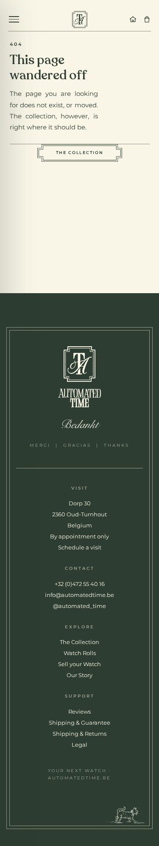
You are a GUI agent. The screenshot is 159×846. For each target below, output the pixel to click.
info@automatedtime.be (79, 594)
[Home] (133, 19)
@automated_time (79, 605)
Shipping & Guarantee (79, 722)
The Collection (79, 152)
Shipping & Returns (79, 733)
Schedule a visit (79, 547)
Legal (79, 744)
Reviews (79, 711)
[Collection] (147, 19)
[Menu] (14, 19)
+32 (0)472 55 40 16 (80, 583)
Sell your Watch (79, 664)
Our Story (79, 675)
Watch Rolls (80, 653)
